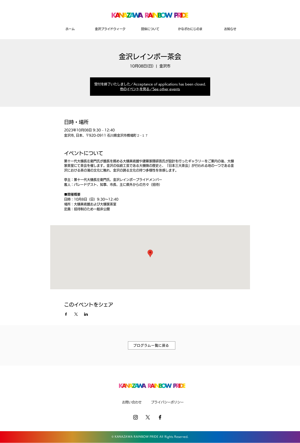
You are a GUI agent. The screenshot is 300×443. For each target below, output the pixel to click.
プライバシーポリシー (167, 402)
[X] (148, 417)
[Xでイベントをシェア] (76, 314)
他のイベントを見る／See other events (150, 89)
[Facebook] (160, 417)
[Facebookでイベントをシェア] (66, 314)
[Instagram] (135, 417)
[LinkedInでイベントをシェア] (86, 314)
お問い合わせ (132, 402)
